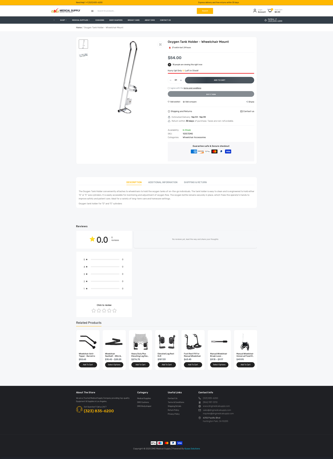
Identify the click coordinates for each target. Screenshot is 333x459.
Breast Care (134, 20)
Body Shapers (116, 20)
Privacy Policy (174, 414)
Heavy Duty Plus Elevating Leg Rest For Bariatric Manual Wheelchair (113, 355)
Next (250, 350)
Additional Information (162, 182)
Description (134, 182)
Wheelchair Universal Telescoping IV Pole (245, 355)
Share (251, 102)
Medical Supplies (144, 398)
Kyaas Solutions (192, 448)
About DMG (150, 20)
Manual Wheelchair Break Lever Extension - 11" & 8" (193, 355)
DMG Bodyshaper (144, 406)
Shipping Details (174, 406)
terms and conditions (192, 88)
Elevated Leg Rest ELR (139, 355)
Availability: (173, 130)
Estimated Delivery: (181, 117)
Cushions (99, 20)
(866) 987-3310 (210, 402)
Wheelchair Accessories (194, 137)
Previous (82, 350)
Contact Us (165, 20)
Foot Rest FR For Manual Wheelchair (166, 355)
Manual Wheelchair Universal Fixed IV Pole (218, 355)
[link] (94, 335)
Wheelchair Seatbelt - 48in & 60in (87, 355)
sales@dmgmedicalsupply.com (217, 410)
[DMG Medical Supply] (66, 11)
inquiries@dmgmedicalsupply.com (218, 413)
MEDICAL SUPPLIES (80, 20)
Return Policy (173, 410)
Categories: (173, 137)
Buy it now (211, 94)
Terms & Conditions (176, 402)
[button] (104, 259)
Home (79, 27)
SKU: (170, 134)
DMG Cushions (143, 402)
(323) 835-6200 (275, 21)
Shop (62, 20)
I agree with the (185, 88)
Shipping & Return (195, 182)
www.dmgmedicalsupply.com (216, 406)
